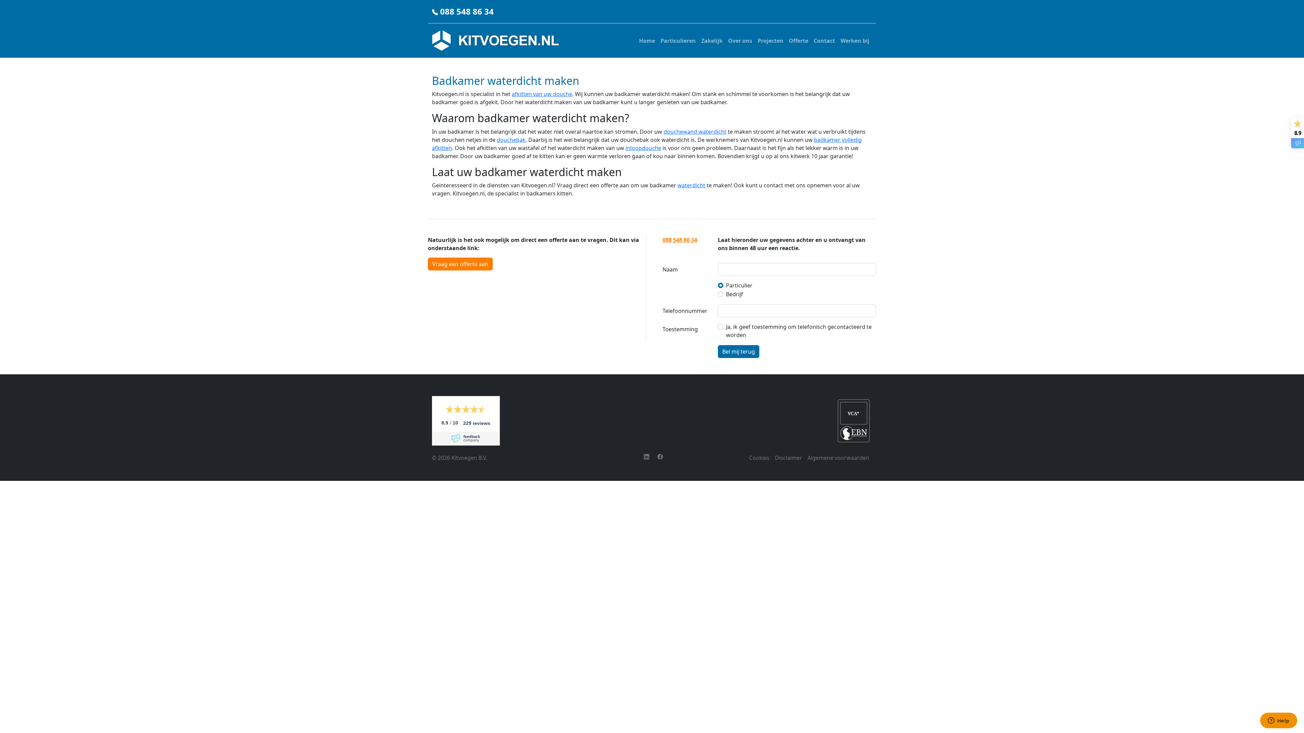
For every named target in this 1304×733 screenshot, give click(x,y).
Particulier (739, 285)
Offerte (798, 40)
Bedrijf (734, 294)
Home (647, 40)
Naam (670, 269)
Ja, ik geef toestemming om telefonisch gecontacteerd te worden (799, 331)
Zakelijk (712, 40)
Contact (824, 40)
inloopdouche (643, 148)
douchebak (511, 140)
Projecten (770, 40)
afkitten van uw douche (542, 94)
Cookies (759, 458)
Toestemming (680, 329)
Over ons (740, 40)
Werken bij (854, 40)
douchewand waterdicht (695, 131)
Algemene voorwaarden (838, 458)
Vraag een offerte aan (460, 264)
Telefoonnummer (685, 311)
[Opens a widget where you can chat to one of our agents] (1278, 721)
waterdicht (691, 185)
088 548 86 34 (467, 11)
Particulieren (678, 40)
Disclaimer (788, 458)
